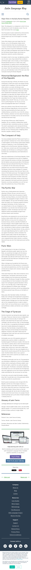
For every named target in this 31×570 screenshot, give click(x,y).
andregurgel (9, 21)
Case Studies (15, 500)
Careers (15, 493)
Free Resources (15, 509)
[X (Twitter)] (10, 546)
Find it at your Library (15, 461)
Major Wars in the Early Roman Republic (15, 19)
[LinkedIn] (20, 546)
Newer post (24, 477)
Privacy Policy (19, 559)
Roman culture (8, 23)
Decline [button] (18, 567)
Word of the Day (15, 515)
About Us (15, 487)
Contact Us (15, 526)
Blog (15, 490)
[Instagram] (5, 546)
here (17, 29)
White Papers (15, 503)
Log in (20, 2)
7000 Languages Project (15, 512)
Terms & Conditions (15, 534)
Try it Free (12, 2)
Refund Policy (15, 528)
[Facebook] (15, 546)
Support (15, 523)
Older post (7, 477)
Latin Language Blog (15, 8)
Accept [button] (12, 567)
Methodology (15, 506)
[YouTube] (26, 546)
